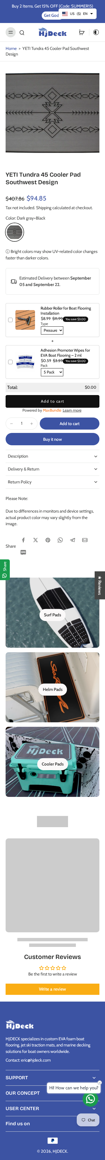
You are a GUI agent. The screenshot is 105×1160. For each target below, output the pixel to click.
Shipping (44, 207)
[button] (69, 424)
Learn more (72, 410)
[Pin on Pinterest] (48, 540)
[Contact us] (90, 1099)
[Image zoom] (52, 113)
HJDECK (60, 1151)
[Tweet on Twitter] (35, 540)
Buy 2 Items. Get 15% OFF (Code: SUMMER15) (52, 6)
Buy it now (52, 439)
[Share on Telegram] (72, 540)
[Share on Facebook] (23, 540)
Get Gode (52, 15)
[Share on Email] (85, 540)
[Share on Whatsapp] (60, 540)
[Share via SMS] (23, 552)
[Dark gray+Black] (15, 232)
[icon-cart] (82, 32)
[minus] (11, 423)
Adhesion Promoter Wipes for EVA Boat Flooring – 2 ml (65, 353)
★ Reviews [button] (99, 585)
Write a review (52, 989)
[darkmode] (94, 32)
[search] (22, 32)
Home (11, 48)
